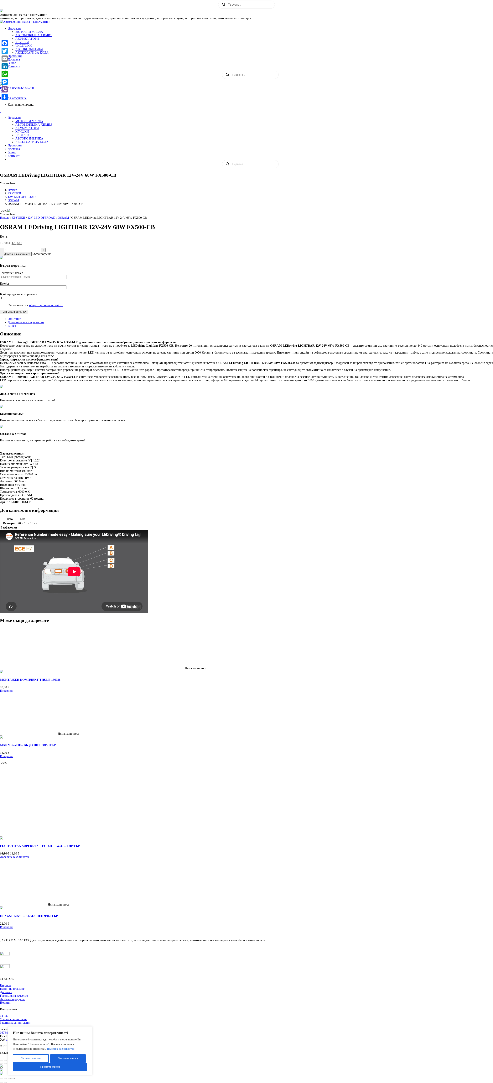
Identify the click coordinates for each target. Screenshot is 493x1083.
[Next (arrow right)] (5, 1082)
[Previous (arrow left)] (1, 1082)
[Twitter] (4, 51)
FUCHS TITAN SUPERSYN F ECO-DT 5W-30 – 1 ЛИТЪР (40, 846)
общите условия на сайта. (46, 305)
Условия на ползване (13, 1019)
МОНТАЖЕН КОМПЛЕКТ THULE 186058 (30, 679)
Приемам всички (50, 1066)
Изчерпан (6, 690)
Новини (5, 1002)
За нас (4, 1015)
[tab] (250, 319)
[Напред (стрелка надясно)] (5, 1063)
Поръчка (5, 985)
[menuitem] (14, 28)
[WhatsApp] (4, 74)
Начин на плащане (12, 988)
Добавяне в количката (17, 254)
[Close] (88, 1029)
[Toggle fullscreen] (9, 1078)
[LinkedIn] (4, 66)
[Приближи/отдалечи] (1, 1060)
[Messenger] (4, 82)
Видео (12, 325)
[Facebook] (4, 43)
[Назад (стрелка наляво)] (1, 1063)
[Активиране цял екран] (5, 1060)
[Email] (4, 58)
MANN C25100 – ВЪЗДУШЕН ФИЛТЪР (28, 745)
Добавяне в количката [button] (14, 857)
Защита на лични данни (15, 1022)
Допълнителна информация (26, 322)
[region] (50, 1050)
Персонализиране (31, 1058)
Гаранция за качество (14, 995)
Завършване (19, 98)
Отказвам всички (68, 1058)
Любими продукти (12, 999)
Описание (14, 318)
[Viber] (4, 89)
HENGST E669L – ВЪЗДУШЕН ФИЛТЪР (29, 915)
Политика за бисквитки (61, 1048)
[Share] (4, 97)
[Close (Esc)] (1, 1078)
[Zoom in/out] (13, 1078)
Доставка (6, 992)
